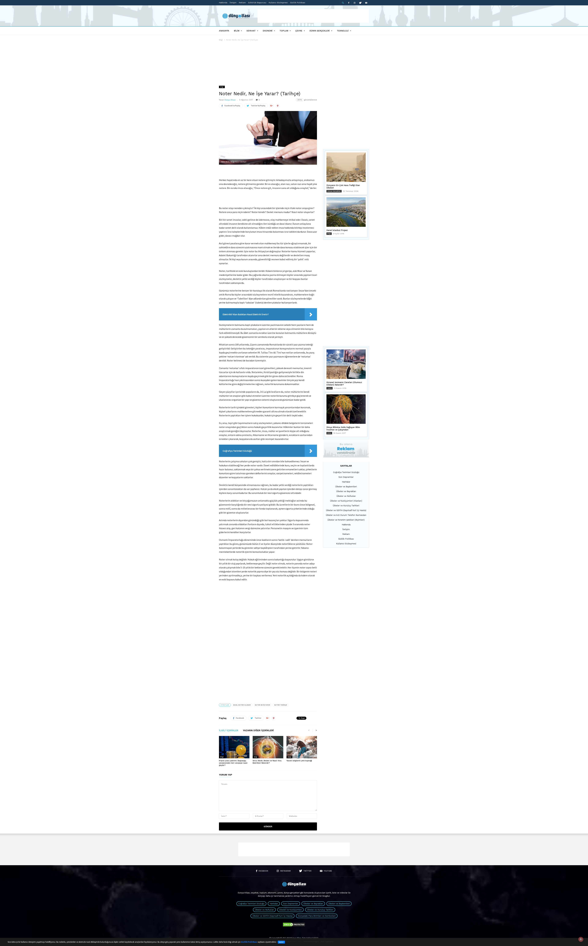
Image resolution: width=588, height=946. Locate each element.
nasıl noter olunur (242, 705)
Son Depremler (346, 477)
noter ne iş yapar (262, 705)
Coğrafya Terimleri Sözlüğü (346, 472)
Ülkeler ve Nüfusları (346, 496)
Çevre (298, 31)
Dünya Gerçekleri (319, 31)
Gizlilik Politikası (297, 3)
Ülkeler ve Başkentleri (346, 486)
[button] (343, 3)
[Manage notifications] (580, 939)
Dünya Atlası (230, 100)
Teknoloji (343, 31)
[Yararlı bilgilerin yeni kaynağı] (301, 747)
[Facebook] (349, 2)
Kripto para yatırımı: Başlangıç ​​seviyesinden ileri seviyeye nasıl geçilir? (233, 763)
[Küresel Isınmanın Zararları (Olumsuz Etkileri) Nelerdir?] (346, 364)
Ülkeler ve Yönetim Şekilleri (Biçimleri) (346, 520)
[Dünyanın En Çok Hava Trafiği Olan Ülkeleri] (346, 167)
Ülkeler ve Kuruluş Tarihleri (346, 505)
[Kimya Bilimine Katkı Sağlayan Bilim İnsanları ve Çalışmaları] (346, 409)
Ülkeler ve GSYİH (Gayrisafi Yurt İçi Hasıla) (346, 510)
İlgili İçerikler (228, 730)
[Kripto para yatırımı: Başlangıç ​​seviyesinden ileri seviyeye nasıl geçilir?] (234, 747)
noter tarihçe (280, 705)
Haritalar (346, 482)
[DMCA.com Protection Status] (294, 926)
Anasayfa (224, 31)
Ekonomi (267, 31)
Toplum (284, 31)
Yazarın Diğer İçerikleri (258, 730)
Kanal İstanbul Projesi (337, 230)
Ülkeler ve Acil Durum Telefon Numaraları (346, 515)
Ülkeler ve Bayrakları (346, 491)
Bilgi (221, 40)
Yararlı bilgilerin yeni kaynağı (299, 761)
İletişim (233, 3)
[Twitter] (360, 2)
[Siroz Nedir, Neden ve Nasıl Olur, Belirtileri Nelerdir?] (268, 747)
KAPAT (281, 942)
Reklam (242, 3)
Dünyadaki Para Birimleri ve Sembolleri (317, 916)
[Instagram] (354, 2)
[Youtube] (366, 2)
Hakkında (223, 3)
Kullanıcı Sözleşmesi (278, 3)
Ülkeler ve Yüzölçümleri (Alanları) (346, 501)
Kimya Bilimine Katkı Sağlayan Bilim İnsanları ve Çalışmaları (343, 428)
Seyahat (251, 31)
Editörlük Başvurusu (257, 3)
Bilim (236, 31)
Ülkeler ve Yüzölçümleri (290, 910)
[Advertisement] (313, 16)
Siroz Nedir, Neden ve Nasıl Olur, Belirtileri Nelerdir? (267, 762)
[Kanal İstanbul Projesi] (346, 212)
